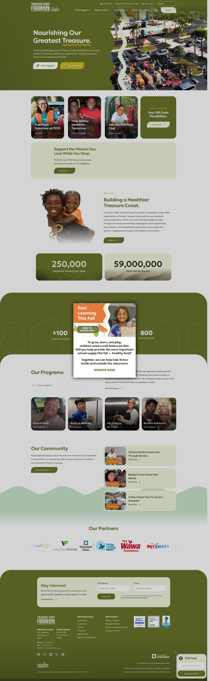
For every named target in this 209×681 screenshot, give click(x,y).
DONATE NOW (104, 370)
